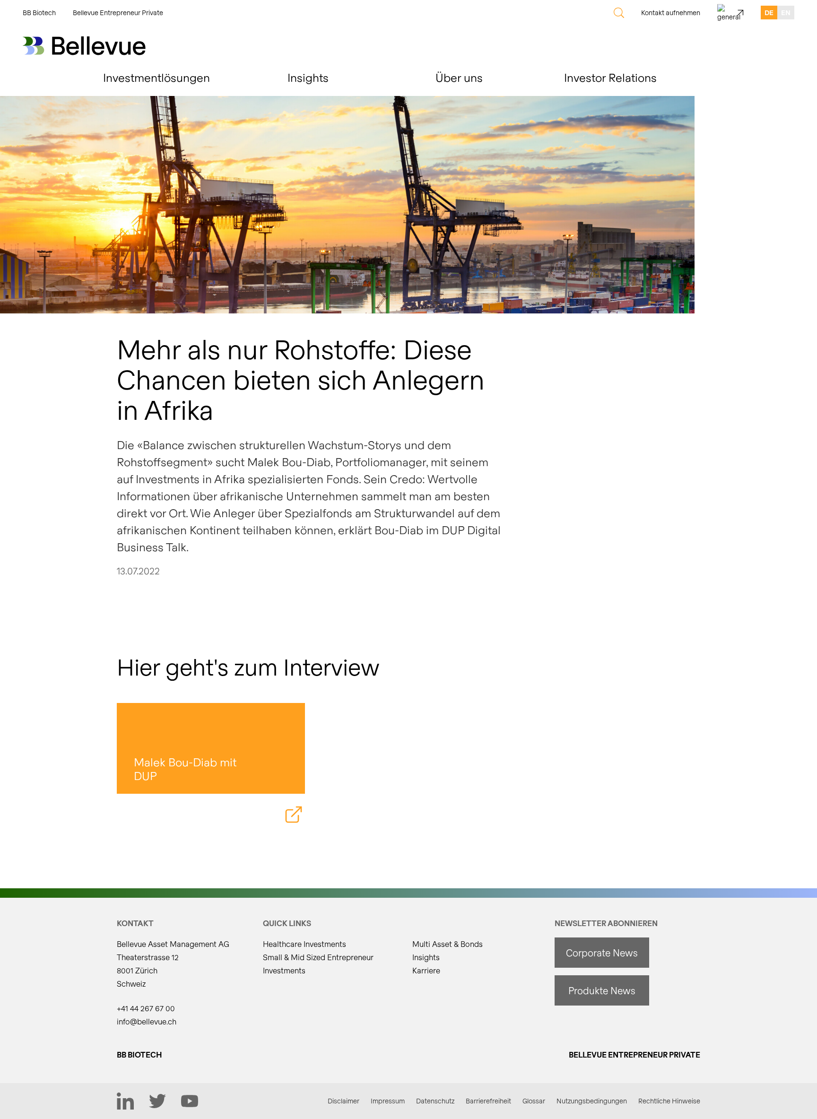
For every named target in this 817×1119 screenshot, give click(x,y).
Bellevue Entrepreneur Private (118, 13)
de (769, 13)
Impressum (388, 1101)
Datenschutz (435, 1101)
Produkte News (601, 990)
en (786, 13)
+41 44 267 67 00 (146, 1008)
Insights (426, 957)
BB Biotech (39, 13)
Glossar (533, 1101)
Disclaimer (343, 1101)
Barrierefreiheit (488, 1101)
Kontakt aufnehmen (670, 13)
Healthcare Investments (304, 943)
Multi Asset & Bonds (447, 943)
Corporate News (602, 952)
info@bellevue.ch (146, 1021)
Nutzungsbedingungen (591, 1101)
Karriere (426, 970)
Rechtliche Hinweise (669, 1101)
